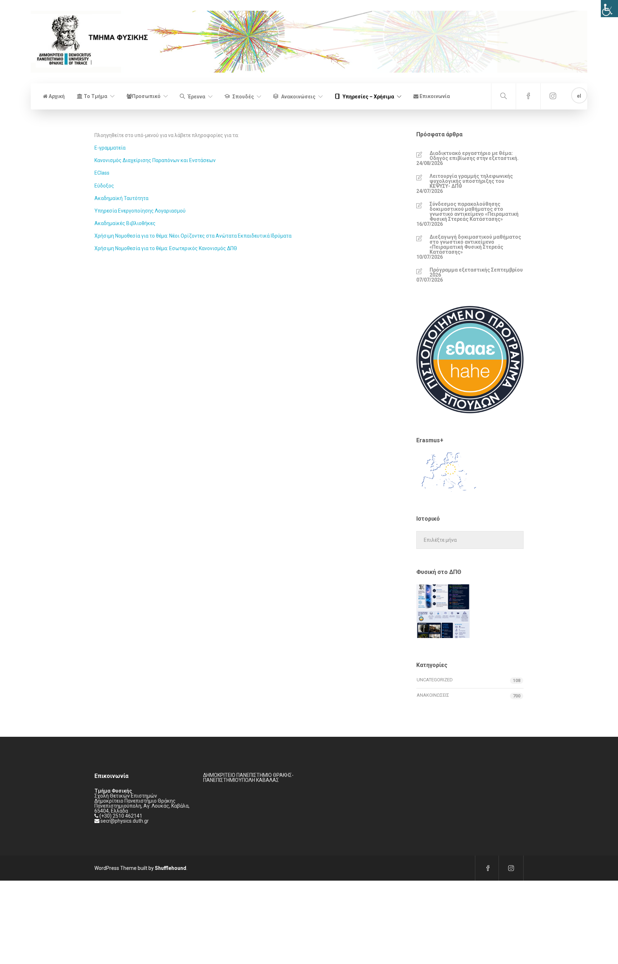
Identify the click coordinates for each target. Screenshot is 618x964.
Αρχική (56, 96)
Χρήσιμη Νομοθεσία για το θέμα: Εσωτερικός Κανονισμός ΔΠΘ (165, 248)
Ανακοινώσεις (298, 96)
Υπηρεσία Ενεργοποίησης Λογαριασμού (140, 211)
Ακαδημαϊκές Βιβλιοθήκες (125, 223)
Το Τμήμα (95, 96)
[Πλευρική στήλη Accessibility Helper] (609, 8)
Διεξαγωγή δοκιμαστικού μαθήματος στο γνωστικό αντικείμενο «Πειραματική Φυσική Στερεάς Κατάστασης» (475, 244)
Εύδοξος (104, 186)
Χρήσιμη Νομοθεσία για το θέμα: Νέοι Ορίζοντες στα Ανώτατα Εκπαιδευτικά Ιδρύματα (192, 236)
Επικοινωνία (434, 96)
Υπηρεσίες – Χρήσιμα (368, 96)
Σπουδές (243, 96)
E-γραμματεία (110, 148)
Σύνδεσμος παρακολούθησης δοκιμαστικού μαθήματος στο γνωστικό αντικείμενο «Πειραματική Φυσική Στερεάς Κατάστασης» (474, 211)
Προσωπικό (146, 96)
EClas (100, 173)
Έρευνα (196, 96)
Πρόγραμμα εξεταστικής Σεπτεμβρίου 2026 (476, 272)
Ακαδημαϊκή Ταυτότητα (121, 198)
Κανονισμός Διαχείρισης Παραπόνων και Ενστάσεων (155, 160)
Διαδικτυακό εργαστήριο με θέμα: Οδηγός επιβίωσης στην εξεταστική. (474, 156)
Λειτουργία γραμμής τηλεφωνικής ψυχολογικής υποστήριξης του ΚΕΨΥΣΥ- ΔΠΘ (471, 181)
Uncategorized (435, 679)
